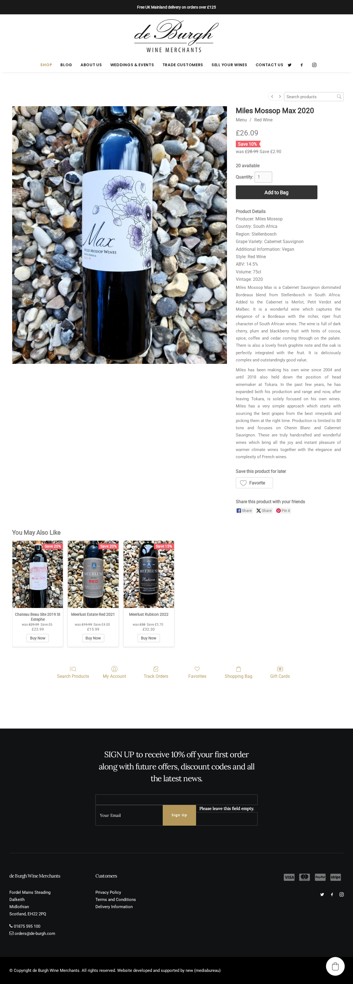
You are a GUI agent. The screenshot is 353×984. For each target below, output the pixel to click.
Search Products (73, 676)
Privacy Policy (108, 892)
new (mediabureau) (203, 970)
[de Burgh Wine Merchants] (176, 35)
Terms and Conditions (115, 899)
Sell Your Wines (229, 65)
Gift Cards (280, 676)
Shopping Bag (238, 676)
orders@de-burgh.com (35, 933)
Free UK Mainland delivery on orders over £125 (176, 7)
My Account (114, 676)
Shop (46, 65)
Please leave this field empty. (226, 808)
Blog (66, 65)
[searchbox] (314, 96)
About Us (91, 65)
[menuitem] (46, 64)
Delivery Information (114, 906)
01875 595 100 (27, 926)
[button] (291, 64)
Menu (241, 119)
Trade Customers (183, 65)
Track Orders (156, 676)
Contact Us (270, 65)
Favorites (197, 676)
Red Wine (263, 119)
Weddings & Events (132, 65)
